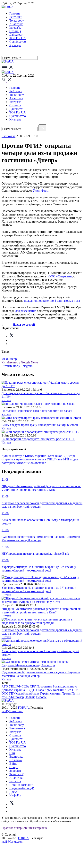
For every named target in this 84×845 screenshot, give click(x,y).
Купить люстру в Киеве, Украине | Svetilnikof (32, 455)
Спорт (13, 767)
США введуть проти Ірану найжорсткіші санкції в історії (40, 425)
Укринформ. (41, 190)
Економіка (8, 136)
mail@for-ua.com (12, 711)
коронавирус (68, 686)
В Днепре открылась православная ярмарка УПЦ (38, 457)
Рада (41, 690)
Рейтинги (15, 17)
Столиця (15, 31)
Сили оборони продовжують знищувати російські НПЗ (38, 439)
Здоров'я (15, 770)
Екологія (15, 781)
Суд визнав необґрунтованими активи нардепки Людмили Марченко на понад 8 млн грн (41, 674)
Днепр (12, 358)
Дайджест (15, 34)
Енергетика (17, 728)
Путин (75, 693)
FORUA (23, 707)
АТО (5, 686)
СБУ (33, 686)
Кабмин (58, 690)
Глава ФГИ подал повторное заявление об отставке (40, 461)
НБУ (75, 690)
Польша (30, 697)
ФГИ (5, 358)
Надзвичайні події (21, 788)
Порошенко (44, 686)
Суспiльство (17, 41)
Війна (13, 763)
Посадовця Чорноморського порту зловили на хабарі (37, 410)
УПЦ (12, 686)
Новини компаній (21, 784)
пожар (19, 697)
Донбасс (7, 690)
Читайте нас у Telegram (17, 366)
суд (18, 693)
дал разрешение (25, 310)
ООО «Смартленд (60, 276)
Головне (14, 13)
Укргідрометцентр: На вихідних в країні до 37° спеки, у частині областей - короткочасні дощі (39, 589)
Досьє (13, 791)
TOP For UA (17, 38)
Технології (16, 774)
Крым (48, 690)
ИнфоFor (15, 795)
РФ (18, 686)
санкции (56, 693)
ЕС (28, 690)
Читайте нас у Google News (20, 362)
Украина (19, 690)
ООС (5, 693)
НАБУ (10, 697)
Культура (15, 45)
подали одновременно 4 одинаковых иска (52, 300)
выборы (41, 697)
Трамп (66, 693)
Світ (12, 753)
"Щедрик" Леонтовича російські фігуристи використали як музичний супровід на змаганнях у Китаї (41, 610)
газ (3, 697)
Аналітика (16, 24)
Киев (67, 690)
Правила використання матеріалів (24, 828)
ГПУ (12, 693)
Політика (15, 760)
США (25, 686)
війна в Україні (39, 693)
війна (25, 693)
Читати (6, 400)
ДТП (33, 690)
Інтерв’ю (15, 27)
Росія (56, 686)
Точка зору (16, 20)
